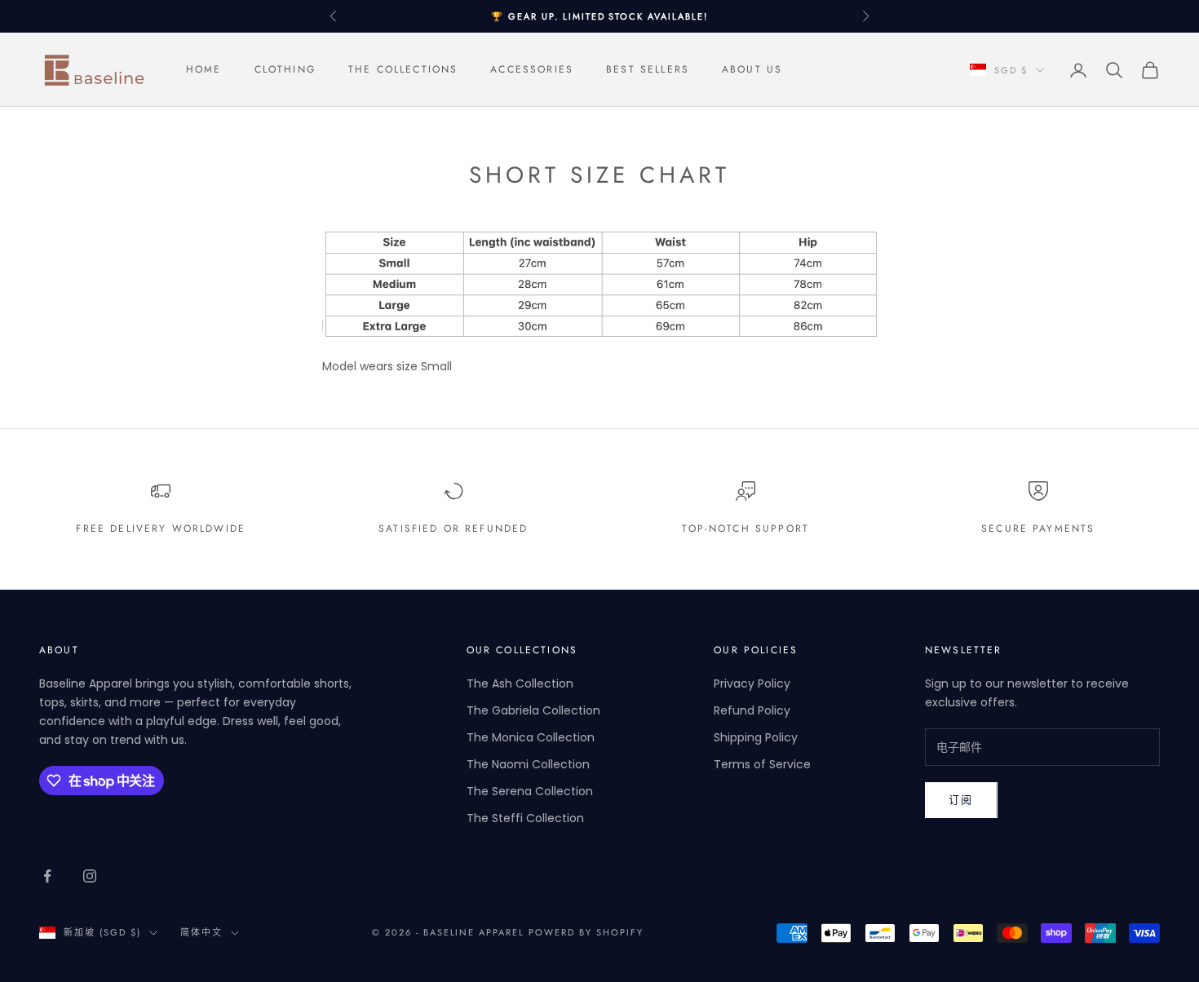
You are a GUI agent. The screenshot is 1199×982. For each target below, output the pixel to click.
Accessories (531, 70)
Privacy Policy (752, 683)
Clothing (285, 70)
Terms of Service (762, 764)
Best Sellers (647, 70)
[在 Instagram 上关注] (90, 876)
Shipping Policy (756, 737)
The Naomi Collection (528, 764)
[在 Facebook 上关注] (47, 876)
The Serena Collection (530, 791)
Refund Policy (752, 710)
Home (204, 70)
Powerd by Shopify (586, 932)
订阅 (961, 799)
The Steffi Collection (525, 818)
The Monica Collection (531, 737)
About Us (752, 70)
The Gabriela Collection (533, 710)
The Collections (403, 70)
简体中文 (201, 932)
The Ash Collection (520, 683)
